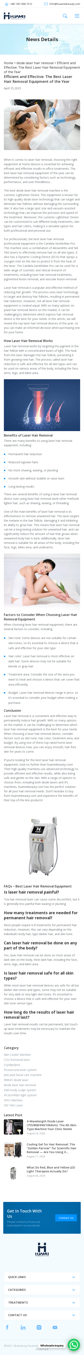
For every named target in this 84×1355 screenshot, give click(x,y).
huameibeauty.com (59, 764)
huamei (42, 1249)
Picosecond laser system (20, 1070)
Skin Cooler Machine (17, 1055)
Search (65, 16)
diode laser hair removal (35, 63)
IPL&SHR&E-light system (20, 1095)
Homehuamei (16, 16)
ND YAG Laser (13, 1105)
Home (8, 63)
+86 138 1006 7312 (21, 4)
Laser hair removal (16, 288)
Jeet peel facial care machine (23, 1075)
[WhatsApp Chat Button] (74, 1345)
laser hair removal (40, 160)
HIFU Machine (13, 1100)
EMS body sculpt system (20, 1090)
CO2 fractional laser (17, 1060)
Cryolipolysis (12, 1065)
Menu (77, 16)
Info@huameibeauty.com (65, 4)
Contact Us (66, 1218)
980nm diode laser (16, 1080)
